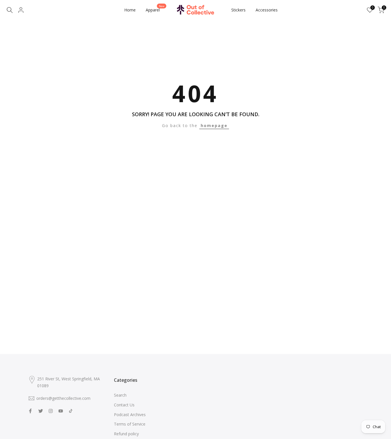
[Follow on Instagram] (51, 411)
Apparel (155, 10)
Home (130, 10)
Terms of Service (129, 424)
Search (120, 395)
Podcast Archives (130, 414)
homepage (214, 125)
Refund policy (126, 433)
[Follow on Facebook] (30, 411)
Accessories (267, 10)
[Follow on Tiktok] (71, 411)
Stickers (238, 10)
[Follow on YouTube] (60, 411)
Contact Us (124, 405)
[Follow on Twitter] (40, 411)
